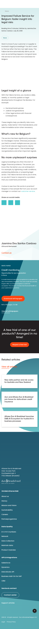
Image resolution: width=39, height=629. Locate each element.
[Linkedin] (4, 610)
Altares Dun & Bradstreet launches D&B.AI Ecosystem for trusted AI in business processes (19, 419)
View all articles (9, 366)
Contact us (7, 252)
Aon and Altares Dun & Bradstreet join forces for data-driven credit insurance (18, 399)
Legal (3, 622)
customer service (28, 191)
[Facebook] (9, 610)
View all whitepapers (10, 311)
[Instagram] (19, 610)
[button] (36, 4)
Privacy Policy (11, 622)
